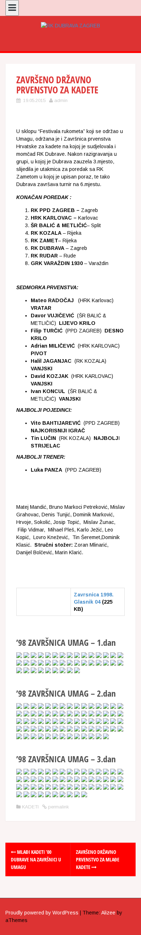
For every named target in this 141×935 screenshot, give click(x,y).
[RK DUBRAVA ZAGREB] (70, 25)
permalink (58, 807)
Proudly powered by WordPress (41, 913)
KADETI (30, 807)
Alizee (108, 913)
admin (61, 100)
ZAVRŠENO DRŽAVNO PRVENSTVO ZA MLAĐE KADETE (97, 859)
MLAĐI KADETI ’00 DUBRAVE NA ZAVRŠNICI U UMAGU (36, 859)
